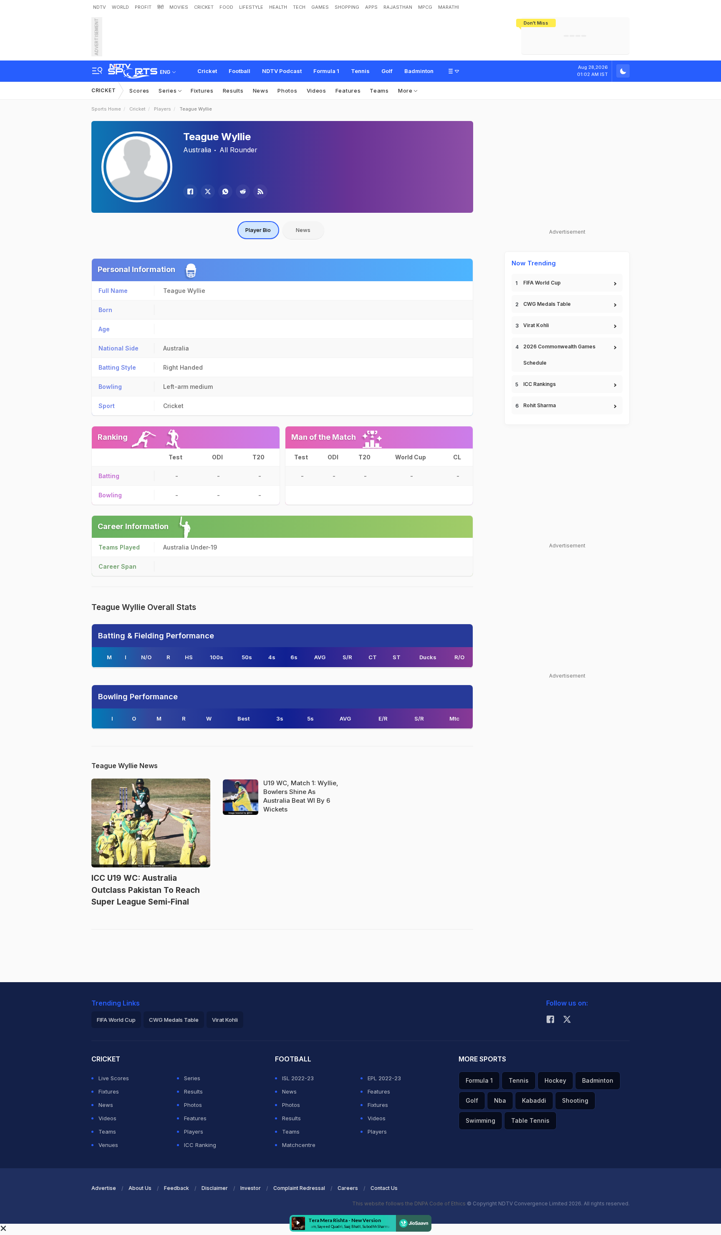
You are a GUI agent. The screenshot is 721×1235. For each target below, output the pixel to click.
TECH (299, 7)
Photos (287, 90)
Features (348, 90)
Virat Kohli (536, 325)
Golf (387, 71)
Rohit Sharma (539, 405)
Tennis (360, 71)
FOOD (226, 7)
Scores (139, 90)
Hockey (555, 1080)
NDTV (99, 7)
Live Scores (113, 1078)
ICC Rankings (539, 384)
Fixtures (202, 90)
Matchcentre (298, 1145)
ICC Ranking (200, 1145)
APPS (371, 7)
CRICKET (204, 7)
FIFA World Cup (542, 283)
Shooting (575, 1100)
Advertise (103, 1188)
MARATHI (448, 7)
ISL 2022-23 (298, 1078)
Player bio (258, 230)
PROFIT (143, 7)
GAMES (320, 7)
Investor (250, 1188)
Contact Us (384, 1188)
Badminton (419, 71)
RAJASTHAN (397, 7)
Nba (500, 1100)
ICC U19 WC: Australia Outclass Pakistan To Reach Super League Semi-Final (145, 890)
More (406, 90)
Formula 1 (326, 71)
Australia (197, 150)
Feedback (176, 1188)
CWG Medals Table (547, 304)
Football (239, 71)
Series (168, 90)
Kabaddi (534, 1100)
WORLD (120, 7)
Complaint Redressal (299, 1188)
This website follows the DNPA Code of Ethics (409, 1203)
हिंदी (160, 7)
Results (233, 90)
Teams (379, 90)
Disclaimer (215, 1188)
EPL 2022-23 (384, 1078)
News (261, 90)
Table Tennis (530, 1120)
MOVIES (178, 7)
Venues (108, 1145)
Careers (348, 1188)
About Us (140, 1188)
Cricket (207, 71)
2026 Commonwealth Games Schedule (559, 354)
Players (162, 109)
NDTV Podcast (282, 71)
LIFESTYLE (251, 7)
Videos (316, 90)
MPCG (425, 7)
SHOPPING (347, 7)
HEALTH (278, 7)
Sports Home (106, 109)
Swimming (480, 1120)
